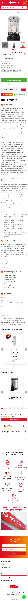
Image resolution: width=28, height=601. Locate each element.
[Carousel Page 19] (26, 408)
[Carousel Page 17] (23, 408)
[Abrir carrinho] (25, 2)
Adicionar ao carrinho (14, 85)
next (26, 349)
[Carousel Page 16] (22, 408)
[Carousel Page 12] (17, 408)
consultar (23, 89)
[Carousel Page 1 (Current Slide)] (13, 49)
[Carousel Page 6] (9, 408)
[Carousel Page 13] (18, 408)
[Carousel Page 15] (21, 408)
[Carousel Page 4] (6, 408)
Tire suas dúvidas (21, 94)
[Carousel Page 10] (14, 408)
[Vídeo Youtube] (5, 45)
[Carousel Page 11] (15, 408)
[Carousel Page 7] (10, 408)
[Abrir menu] (2, 2)
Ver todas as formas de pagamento (9, 71)
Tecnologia (12, 599)
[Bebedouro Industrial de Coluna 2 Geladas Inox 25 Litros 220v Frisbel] (14, 341)
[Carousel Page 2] (15, 49)
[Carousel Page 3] (5, 408)
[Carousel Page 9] (13, 408)
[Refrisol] (14, 2)
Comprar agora (15, 80)
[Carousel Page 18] (25, 408)
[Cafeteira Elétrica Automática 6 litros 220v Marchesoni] (14, 384)
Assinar (14, 553)
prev (2, 349)
